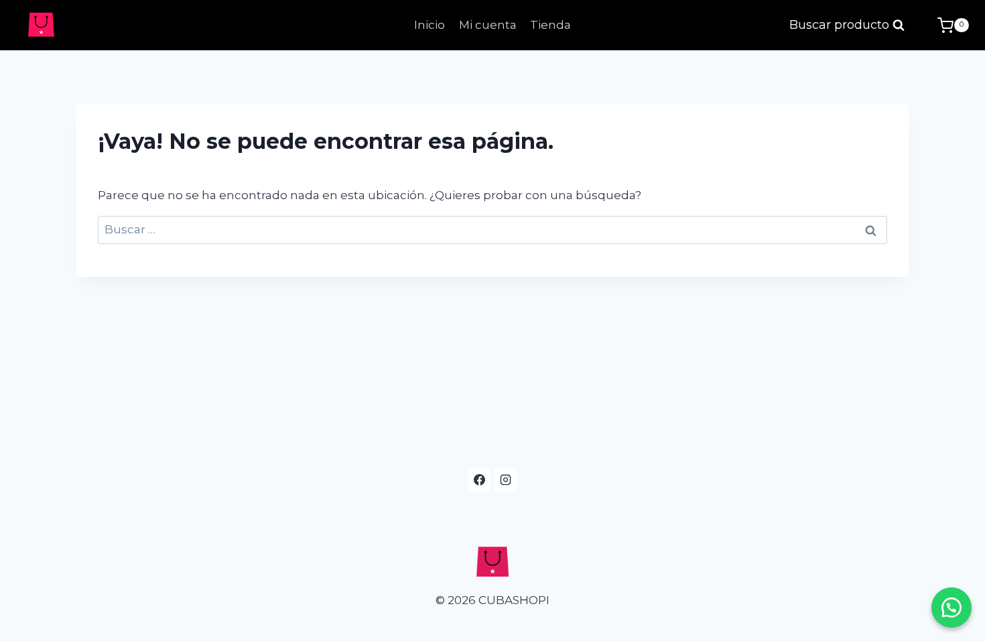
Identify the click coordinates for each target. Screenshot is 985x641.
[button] (951, 607)
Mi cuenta (488, 25)
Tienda (550, 25)
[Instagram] (506, 480)
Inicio (429, 25)
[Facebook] (479, 480)
